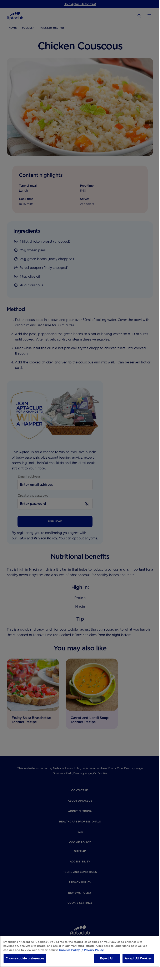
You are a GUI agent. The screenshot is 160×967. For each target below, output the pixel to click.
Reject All (106, 958)
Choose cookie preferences (25, 958)
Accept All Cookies (138, 958)
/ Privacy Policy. (92, 950)
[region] (80, 951)
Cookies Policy (69, 950)
